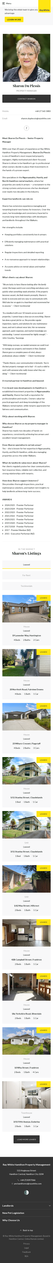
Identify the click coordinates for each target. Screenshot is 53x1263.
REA (26, 1256)
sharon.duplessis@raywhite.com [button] (36, 118)
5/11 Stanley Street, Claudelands (26, 797)
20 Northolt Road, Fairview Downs (26, 689)
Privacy (26, 1243)
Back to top (28, 1230)
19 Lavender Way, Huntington (26, 635)
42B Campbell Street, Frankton (26, 959)
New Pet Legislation (13, 1212)
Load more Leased (26, 1139)
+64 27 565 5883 (43, 111)
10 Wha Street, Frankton (26, 1067)
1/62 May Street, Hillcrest (26, 905)
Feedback (26, 1252)
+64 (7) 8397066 (27, 1180)
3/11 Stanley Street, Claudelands (26, 851)
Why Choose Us (11, 1220)
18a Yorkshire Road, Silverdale (26, 1013)
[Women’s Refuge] (26, 1193)
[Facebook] (26, 128)
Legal (26, 1248)
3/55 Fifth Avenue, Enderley (26, 1121)
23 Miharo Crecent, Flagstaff (26, 743)
